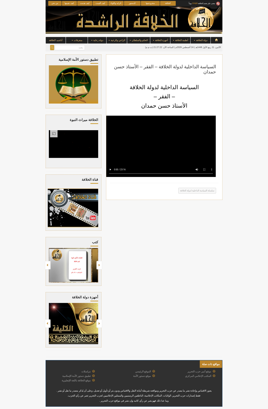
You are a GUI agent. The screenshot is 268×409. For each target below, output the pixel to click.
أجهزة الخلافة (161, 40)
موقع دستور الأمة (142, 376)
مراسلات (86, 371)
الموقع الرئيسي (143, 371)
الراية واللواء (116, 3)
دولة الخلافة (201, 40)
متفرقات (77, 40)
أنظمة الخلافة (181, 40)
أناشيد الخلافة (55, 40)
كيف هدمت (84, 3)
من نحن (54, 3)
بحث (52, 47)
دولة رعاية (98, 40)
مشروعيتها (150, 3)
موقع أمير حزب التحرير (199, 371)
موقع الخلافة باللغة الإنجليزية (76, 380)
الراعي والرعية (117, 40)
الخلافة (168, 3)
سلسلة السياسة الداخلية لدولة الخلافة (197, 190)
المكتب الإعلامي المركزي (198, 376)
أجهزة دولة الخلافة (85, 297)
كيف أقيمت (100, 3)
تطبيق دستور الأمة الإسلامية (76, 376)
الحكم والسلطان (139, 40)
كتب (95, 242)
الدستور (132, 3)
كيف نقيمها (69, 3)
